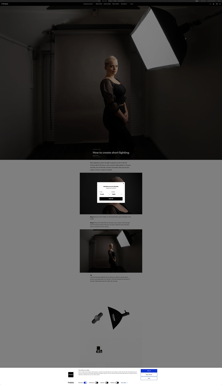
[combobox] (105, 194)
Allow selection (149, 374)
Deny (149, 378)
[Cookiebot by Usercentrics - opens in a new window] (71, 383)
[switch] (96, 383)
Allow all (149, 370)
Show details (123, 382)
